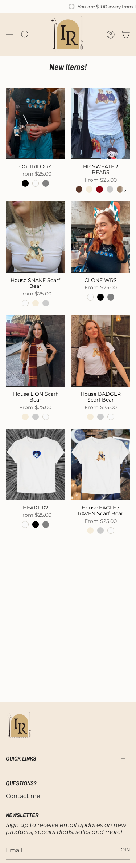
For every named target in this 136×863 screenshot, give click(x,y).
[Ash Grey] (110, 189)
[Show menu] (9, 34)
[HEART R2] (35, 464)
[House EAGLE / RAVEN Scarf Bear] (101, 464)
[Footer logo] (19, 725)
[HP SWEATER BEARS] (101, 123)
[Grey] (45, 183)
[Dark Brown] (79, 189)
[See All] (128, 189)
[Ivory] (89, 189)
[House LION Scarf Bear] (35, 350)
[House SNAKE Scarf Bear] (35, 237)
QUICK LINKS (21, 758)
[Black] (25, 183)
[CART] (125, 34)
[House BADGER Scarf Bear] (101, 350)
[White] (35, 183)
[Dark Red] (99, 189)
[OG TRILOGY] (35, 123)
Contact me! (24, 796)
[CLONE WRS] (101, 237)
